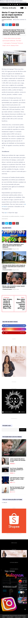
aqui (6, 212)
